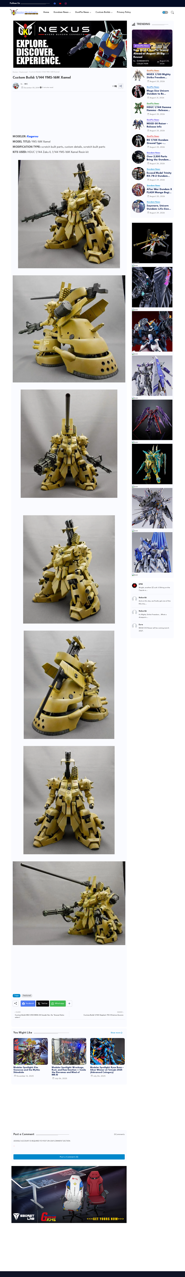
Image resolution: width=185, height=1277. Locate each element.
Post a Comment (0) (69, 1157)
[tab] (46, 12)
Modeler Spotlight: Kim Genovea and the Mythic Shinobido (26, 1070)
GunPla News (82, 12)
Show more (116, 1033)
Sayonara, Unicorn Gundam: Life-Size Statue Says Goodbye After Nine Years (159, 207)
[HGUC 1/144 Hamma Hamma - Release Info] (138, 107)
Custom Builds (103, 12)
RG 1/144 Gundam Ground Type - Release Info (157, 142)
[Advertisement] (69, 114)
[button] (165, 12)
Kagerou (32, 136)
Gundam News (61, 12)
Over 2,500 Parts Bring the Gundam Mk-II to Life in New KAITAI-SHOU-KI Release (158, 158)
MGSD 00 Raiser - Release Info (157, 125)
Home (46, 12)
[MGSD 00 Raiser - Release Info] (138, 124)
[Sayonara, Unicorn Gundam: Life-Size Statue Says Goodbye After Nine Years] (138, 206)
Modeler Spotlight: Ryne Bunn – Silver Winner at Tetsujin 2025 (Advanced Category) (107, 1070)
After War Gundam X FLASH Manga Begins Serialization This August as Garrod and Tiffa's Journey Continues (159, 191)
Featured (23, 72)
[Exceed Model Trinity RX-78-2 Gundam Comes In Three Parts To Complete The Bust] (138, 173)
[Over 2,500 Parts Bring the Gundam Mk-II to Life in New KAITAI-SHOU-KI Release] (138, 157)
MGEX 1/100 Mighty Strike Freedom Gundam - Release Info (159, 76)
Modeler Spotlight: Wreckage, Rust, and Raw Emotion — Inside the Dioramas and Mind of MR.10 (69, 1071)
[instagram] (66, 3)
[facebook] (55, 3)
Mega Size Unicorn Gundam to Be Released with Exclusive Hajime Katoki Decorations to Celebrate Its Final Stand (159, 93)
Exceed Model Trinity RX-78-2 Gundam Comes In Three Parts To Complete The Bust (159, 175)
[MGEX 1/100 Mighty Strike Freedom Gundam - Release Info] (138, 74)
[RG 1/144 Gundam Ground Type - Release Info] (138, 140)
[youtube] (60, 3)
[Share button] (69, 1004)
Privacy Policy (124, 12)
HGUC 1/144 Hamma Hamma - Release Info (159, 109)
